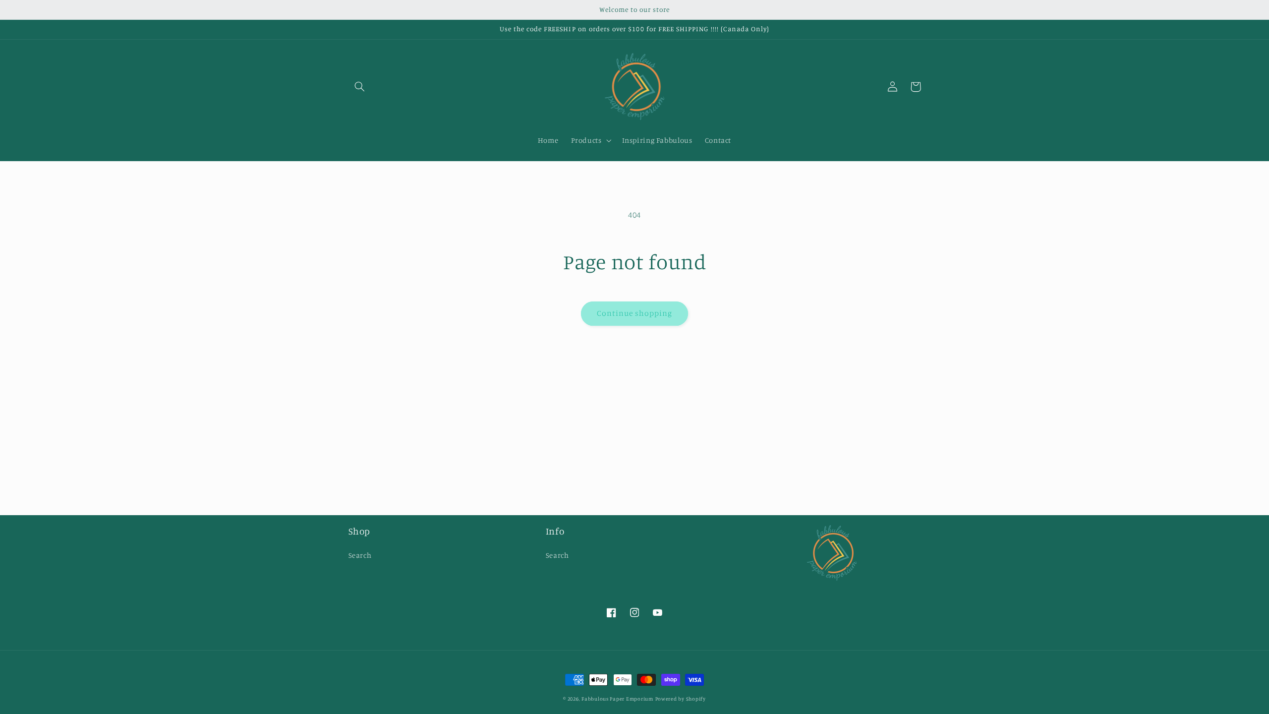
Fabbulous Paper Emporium (617, 699)
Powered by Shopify (680, 699)
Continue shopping (635, 313)
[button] (359, 86)
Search (360, 555)
